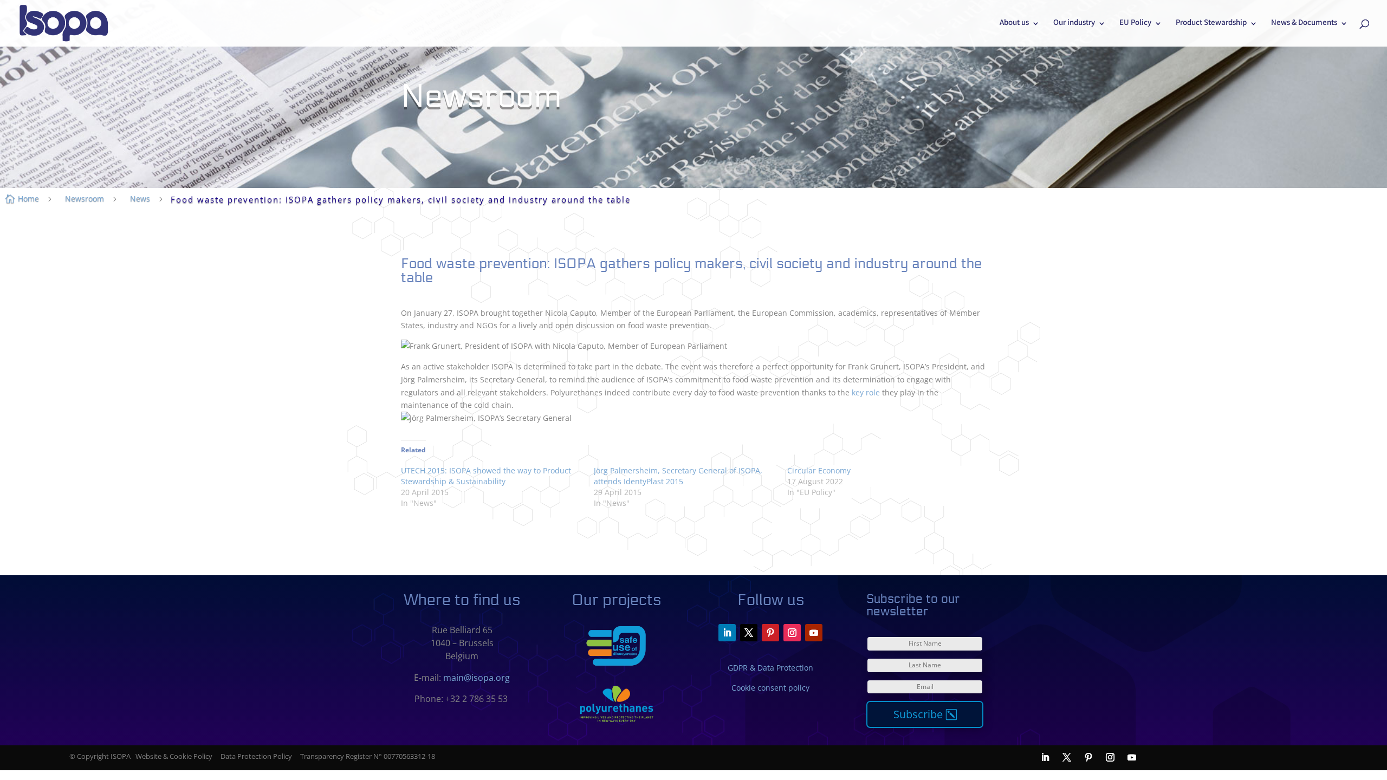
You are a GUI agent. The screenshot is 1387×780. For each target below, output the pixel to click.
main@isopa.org (476, 678)
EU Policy (1135, 24)
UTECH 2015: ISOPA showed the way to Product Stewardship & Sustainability (486, 475)
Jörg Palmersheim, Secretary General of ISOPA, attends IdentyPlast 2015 (678, 475)
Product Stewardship (1211, 24)
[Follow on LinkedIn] (727, 632)
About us (1014, 24)
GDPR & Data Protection (770, 667)
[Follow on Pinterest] (770, 632)
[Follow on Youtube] (813, 632)
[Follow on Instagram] (792, 632)
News (140, 198)
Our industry (1074, 24)
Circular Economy (819, 470)
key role (866, 392)
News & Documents (1304, 24)
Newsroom (84, 198)
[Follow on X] (748, 632)
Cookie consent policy (770, 687)
